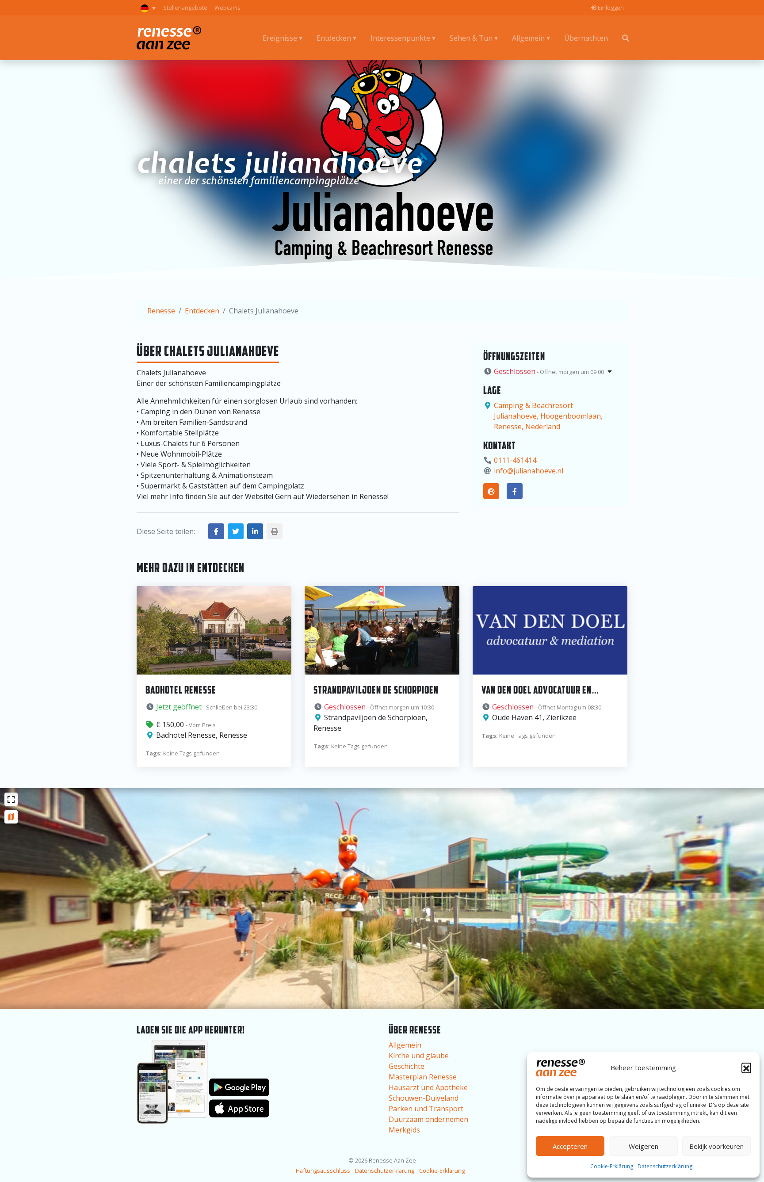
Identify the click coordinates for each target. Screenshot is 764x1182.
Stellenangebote (185, 7)
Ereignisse (280, 38)
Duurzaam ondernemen (428, 1119)
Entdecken (334, 38)
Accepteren (570, 1146)
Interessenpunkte (400, 38)
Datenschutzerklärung (665, 1166)
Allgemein (528, 38)
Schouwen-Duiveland (423, 1098)
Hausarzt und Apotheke (428, 1087)
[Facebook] (515, 491)
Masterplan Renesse (423, 1077)
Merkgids (404, 1130)
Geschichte (406, 1066)
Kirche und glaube (419, 1055)
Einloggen (610, 7)
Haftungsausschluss (323, 1170)
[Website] (491, 491)
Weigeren (643, 1146)
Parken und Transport (426, 1108)
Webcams (227, 7)
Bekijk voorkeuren (716, 1146)
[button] (746, 1067)
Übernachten (586, 38)
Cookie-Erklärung (611, 1166)
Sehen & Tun (471, 38)
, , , (548, 415)
